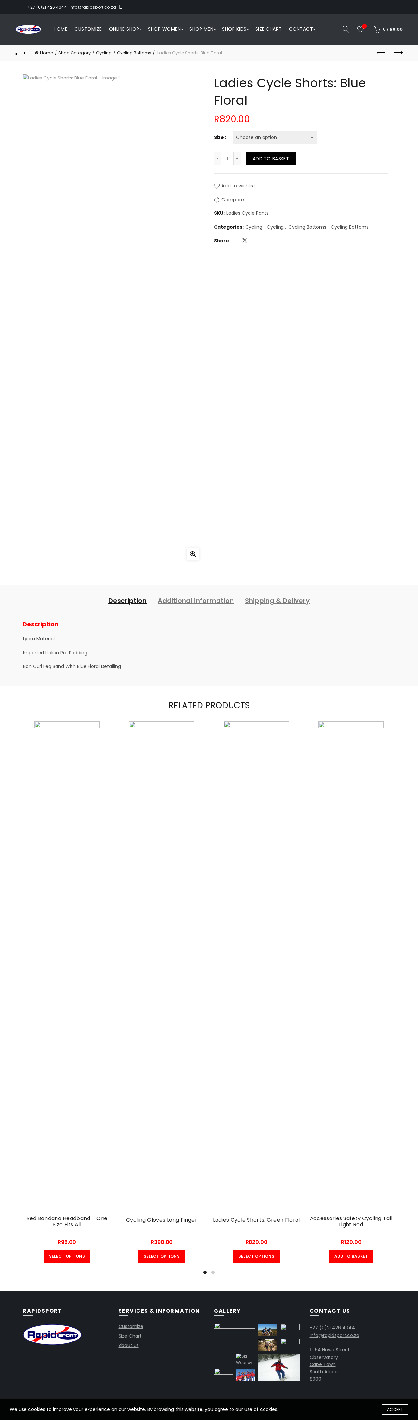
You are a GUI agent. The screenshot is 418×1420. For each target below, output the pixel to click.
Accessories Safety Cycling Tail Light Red (351, 1221)
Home (60, 29)
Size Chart (268, 29)
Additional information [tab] (196, 600)
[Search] (346, 29)
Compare (232, 200)
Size (219, 137)
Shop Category (74, 53)
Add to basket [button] (351, 1256)
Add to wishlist (238, 186)
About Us (129, 1345)
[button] (234, 1337)
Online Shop (124, 29)
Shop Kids (234, 29)
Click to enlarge (193, 554)
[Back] (20, 53)
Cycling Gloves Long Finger (161, 1220)
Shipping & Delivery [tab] (277, 600)
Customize (88, 29)
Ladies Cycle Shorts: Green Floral (256, 1220)
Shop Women (164, 29)
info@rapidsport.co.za (93, 7)
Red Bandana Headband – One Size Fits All (67, 1221)
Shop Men (201, 29)
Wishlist (364, 27)
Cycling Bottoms (134, 53)
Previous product (381, 53)
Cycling (104, 53)
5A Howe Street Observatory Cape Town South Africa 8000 (330, 1364)
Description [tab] (127, 600)
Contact (301, 29)
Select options (67, 1256)
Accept (395, 1409)
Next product (398, 53)
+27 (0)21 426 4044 (47, 7)
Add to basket (271, 158)
